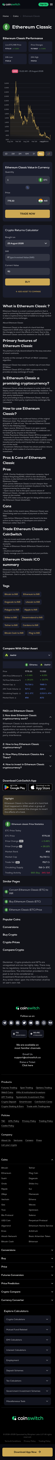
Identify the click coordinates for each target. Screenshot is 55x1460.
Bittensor (33, 1241)
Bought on (10, 237)
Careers (29, 1140)
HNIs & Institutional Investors (30, 1092)
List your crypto (9, 1145)
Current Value (12, 265)
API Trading (7, 1097)
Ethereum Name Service (41, 1225)
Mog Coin (33, 1173)
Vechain (5, 1199)
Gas (3, 1204)
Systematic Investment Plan (30, 1097)
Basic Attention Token (39, 1236)
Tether (32, 1167)
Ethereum (6, 1173)
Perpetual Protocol (38, 1220)
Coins (15, 16)
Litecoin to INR (33, 602)
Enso (3, 1231)
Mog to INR (34, 633)
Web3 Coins (7, 1092)
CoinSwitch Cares (43, 1101)
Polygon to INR (12, 609)
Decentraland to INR (32, 617)
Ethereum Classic (31, 16)
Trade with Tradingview (38, 1106)
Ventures (17, 1140)
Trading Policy (46, 1121)
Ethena (32, 1199)
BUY (27, 281)
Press (39, 1140)
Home (6, 16)
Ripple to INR (30, 609)
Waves (32, 1204)
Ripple (4, 1189)
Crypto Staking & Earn (12, 1106)
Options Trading (44, 1087)
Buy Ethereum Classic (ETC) (25, 901)
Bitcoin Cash (7, 1241)
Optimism (33, 1210)
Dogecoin (33, 1178)
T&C (3, 1121)
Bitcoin (4, 1167)
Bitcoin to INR (11, 594)
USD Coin (6, 1220)
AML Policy (13, 1121)
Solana (32, 1215)
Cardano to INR (30, 625)
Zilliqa (4, 1194)
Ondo (4, 1183)
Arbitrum (33, 1231)
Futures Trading (9, 1087)
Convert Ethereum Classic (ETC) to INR (28, 891)
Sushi (4, 1178)
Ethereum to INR (31, 594)
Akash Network (9, 1236)
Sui (30, 1189)
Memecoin (34, 1194)
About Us (6, 1140)
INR (7, 251)
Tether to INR (11, 625)
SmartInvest (25, 1101)
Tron (3, 1210)
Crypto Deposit (8, 1101)
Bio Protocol (7, 1215)
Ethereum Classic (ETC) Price (25, 909)
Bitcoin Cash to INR (14, 633)
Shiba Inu (33, 1183)
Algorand (6, 1225)
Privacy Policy (29, 1121)
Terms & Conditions (13, 1441)
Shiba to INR (11, 617)
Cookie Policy (7, 1125)
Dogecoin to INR (12, 602)
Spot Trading (26, 1087)
